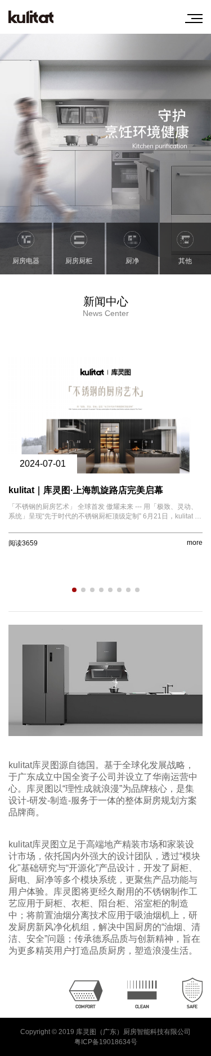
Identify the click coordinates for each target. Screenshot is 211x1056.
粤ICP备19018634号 (105, 1042)
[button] (74, 590)
